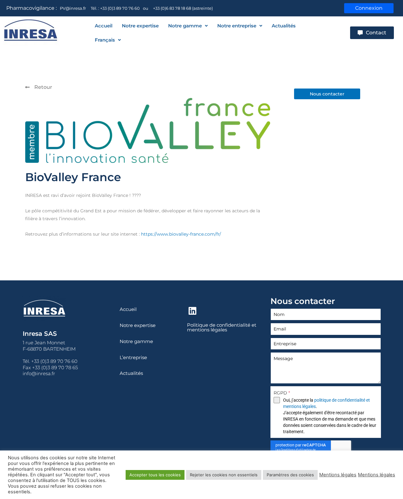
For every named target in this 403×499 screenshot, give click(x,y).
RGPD (282, 393)
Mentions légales (337, 475)
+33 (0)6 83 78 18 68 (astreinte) (183, 8)
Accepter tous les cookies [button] (155, 474)
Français (105, 40)
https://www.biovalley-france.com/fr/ (181, 234)
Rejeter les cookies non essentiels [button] (224, 474)
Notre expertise (140, 26)
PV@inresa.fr (73, 8)
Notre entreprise (236, 26)
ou (145, 8)
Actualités (284, 26)
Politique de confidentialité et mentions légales (221, 327)
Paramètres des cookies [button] (290, 474)
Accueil (103, 26)
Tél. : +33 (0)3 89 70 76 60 (115, 8)
